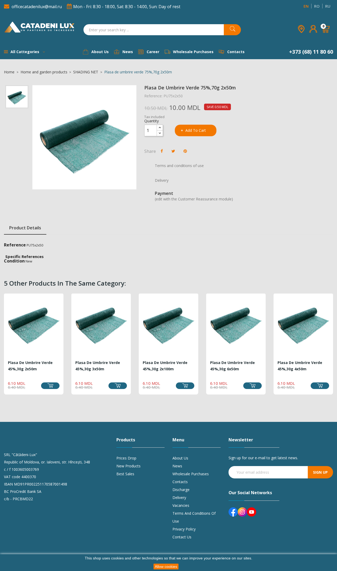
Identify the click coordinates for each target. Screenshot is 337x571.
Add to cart (195, 130)
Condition (14, 261)
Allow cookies (166, 566)
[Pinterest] (185, 151)
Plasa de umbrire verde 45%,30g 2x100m (165, 365)
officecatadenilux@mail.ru (37, 6)
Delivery (179, 497)
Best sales (125, 473)
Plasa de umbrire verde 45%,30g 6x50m (232, 365)
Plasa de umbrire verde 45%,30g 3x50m (97, 365)
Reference (15, 245)
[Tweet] (173, 151)
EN (306, 6)
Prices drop (126, 458)
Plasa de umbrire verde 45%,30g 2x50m (30, 365)
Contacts (180, 481)
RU (327, 6)
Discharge (181, 489)
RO (317, 6)
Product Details (25, 228)
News (177, 465)
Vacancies (180, 505)
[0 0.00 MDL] (325, 36)
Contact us (181, 536)
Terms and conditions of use (194, 517)
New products (128, 465)
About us (180, 458)
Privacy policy (184, 529)
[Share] (162, 151)
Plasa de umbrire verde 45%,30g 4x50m (299, 365)
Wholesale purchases (190, 473)
